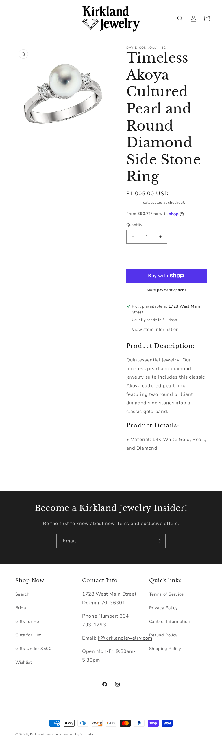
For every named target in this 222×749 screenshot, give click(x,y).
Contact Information (169, 621)
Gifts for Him (28, 635)
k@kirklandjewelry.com (125, 638)
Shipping (134, 202)
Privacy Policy (163, 608)
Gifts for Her (28, 621)
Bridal (21, 608)
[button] (12, 18)
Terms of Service (166, 594)
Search (22, 594)
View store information (155, 329)
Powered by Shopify (76, 734)
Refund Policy (163, 635)
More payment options (166, 289)
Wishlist (23, 662)
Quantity (134, 224)
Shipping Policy (165, 648)
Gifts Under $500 (33, 648)
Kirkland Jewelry (44, 734)
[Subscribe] (158, 541)
